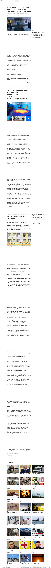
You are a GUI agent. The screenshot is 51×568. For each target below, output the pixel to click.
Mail (1, 567)
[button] (19, 24)
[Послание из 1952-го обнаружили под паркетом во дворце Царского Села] (13, 509)
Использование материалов (38, 567)
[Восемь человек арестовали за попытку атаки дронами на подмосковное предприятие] (25, 483)
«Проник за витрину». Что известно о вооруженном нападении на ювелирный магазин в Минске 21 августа (38, 215)
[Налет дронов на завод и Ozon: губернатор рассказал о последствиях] (38, 483)
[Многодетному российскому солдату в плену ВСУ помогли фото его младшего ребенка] (13, 483)
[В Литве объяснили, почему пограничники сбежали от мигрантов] (38, 496)
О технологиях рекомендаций (23, 567)
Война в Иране (10, 3)
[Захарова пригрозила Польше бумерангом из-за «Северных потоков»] (25, 522)
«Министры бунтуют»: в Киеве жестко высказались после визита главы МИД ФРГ (37, 39)
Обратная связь (44, 567)
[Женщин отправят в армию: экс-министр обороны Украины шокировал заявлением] (13, 471)
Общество (20, 5)
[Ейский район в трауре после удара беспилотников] (38, 534)
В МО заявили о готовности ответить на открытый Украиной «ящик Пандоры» (38, 32)
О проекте (18, 567)
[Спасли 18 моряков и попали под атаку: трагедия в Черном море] (25, 534)
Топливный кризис (20, 3)
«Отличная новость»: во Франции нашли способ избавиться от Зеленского (37, 37)
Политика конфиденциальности (31, 567)
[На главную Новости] (4, 1)
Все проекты (9, 567)
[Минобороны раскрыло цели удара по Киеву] (13, 560)
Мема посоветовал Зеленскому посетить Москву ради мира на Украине (37, 41)
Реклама (7, 567)
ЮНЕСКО (21, 183)
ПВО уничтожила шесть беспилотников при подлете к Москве (37, 224)
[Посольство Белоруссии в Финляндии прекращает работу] (25, 560)
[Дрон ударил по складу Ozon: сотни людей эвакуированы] (13, 522)
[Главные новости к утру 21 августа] (38, 522)
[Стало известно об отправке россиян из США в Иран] (38, 560)
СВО (14, 3)
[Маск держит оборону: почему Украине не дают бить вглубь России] (25, 471)
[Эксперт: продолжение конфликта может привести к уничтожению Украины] (13, 534)
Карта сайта (48, 567)
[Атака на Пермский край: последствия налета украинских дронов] (25, 547)
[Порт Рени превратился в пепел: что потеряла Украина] (25, 496)
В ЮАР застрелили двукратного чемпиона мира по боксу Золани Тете (38, 221)
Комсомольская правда (15, 5)
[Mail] (1, 1)
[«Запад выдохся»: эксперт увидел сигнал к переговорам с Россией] (25, 509)
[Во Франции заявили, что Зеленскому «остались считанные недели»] (38, 547)
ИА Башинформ (14, 88)
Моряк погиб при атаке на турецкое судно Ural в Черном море (38, 219)
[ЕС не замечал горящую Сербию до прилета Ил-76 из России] (13, 547)
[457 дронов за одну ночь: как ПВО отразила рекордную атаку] (38, 509)
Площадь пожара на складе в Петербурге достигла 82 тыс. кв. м (37, 35)
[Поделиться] (28, 206)
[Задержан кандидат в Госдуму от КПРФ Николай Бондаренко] (13, 496)
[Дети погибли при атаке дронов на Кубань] (38, 471)
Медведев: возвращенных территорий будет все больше (37, 217)
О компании (3, 567)
